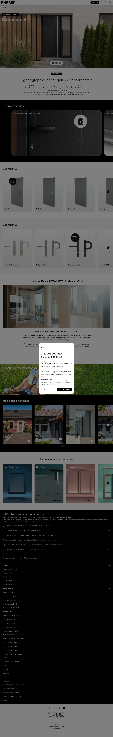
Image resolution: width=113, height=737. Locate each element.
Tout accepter (64, 389)
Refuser (43, 389)
